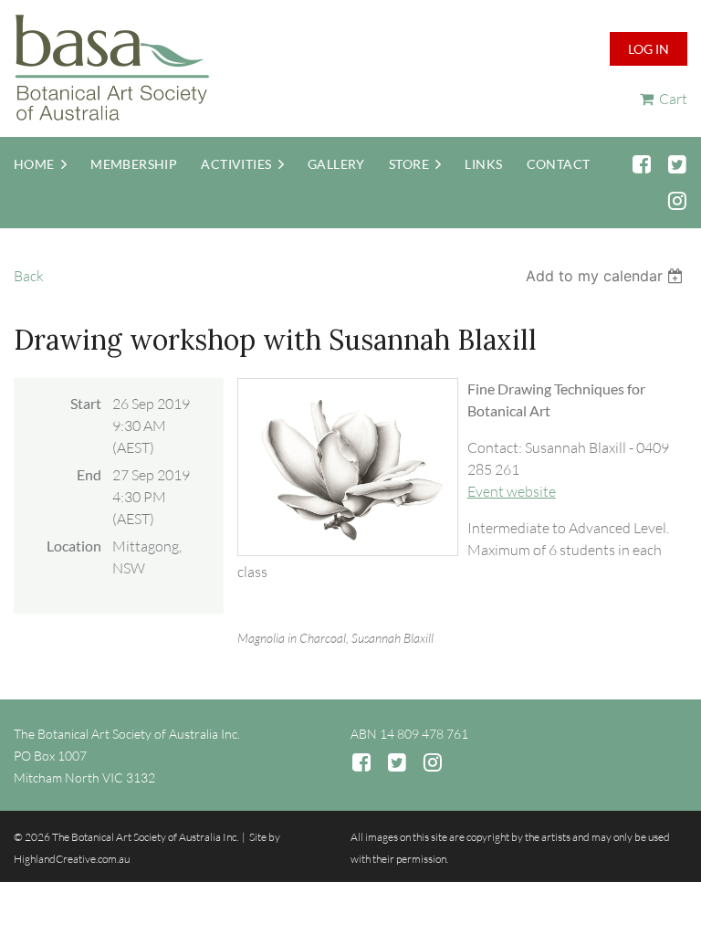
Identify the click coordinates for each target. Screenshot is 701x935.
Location (74, 545)
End (89, 474)
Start (85, 403)
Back (29, 276)
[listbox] (606, 276)
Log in (648, 49)
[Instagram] (676, 200)
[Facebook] (641, 163)
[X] (676, 163)
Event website (511, 491)
